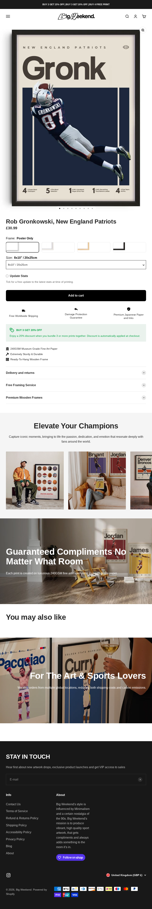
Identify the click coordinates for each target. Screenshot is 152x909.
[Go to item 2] (63, 208)
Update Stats (19, 276)
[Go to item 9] (92, 208)
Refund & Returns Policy (22, 818)
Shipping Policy (16, 825)
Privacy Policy (15, 839)
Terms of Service (17, 811)
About (10, 853)
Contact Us (13, 804)
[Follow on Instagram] (8, 875)
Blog (9, 846)
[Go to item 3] (67, 208)
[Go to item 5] (76, 208)
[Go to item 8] (88, 208)
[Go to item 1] (59, 208)
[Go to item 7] (84, 208)
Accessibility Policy (18, 832)
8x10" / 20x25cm (18, 264)
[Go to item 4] (71, 208)
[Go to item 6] (80, 208)
